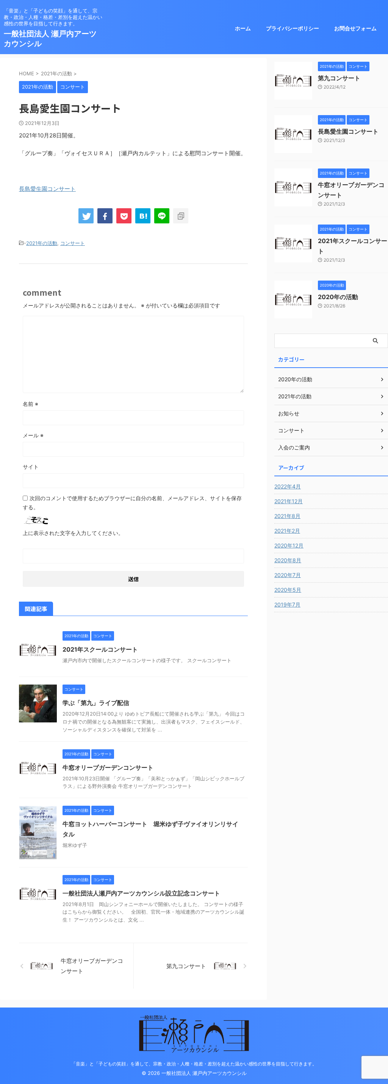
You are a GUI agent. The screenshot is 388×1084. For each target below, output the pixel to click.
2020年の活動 (338, 297)
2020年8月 (287, 560)
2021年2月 (287, 530)
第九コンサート (339, 78)
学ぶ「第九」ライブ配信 (96, 703)
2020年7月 (287, 575)
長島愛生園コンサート (47, 188)
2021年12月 (288, 501)
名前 (30, 404)
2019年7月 (287, 604)
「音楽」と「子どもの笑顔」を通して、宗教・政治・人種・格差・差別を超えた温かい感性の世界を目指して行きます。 (194, 1064)
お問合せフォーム (355, 28)
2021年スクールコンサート (100, 649)
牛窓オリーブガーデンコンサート (108, 767)
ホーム (243, 28)
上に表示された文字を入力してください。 (73, 533)
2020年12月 (289, 545)
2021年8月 (287, 516)
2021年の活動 (41, 243)
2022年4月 (287, 486)
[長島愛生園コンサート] (142, 215)
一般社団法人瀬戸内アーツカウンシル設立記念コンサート (141, 893)
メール (33, 435)
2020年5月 (287, 589)
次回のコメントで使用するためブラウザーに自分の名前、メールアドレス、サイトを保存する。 (132, 502)
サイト (31, 466)
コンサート (72, 243)
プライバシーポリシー (292, 28)
